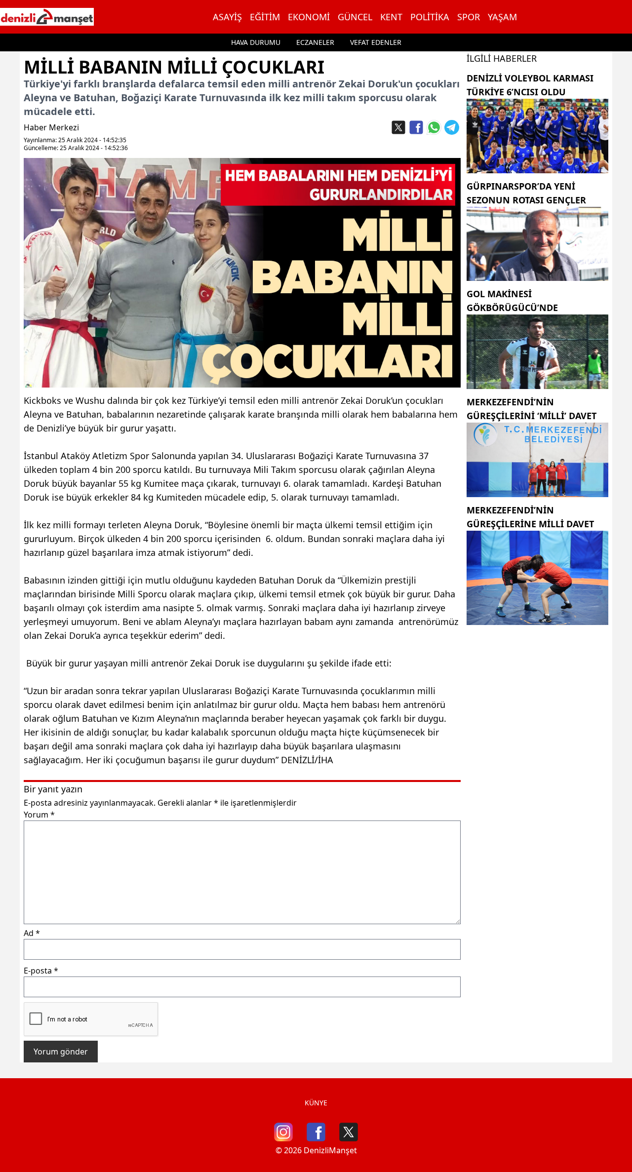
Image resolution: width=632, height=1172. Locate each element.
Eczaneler (315, 42)
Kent (391, 17)
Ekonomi (309, 17)
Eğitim (265, 17)
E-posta (41, 970)
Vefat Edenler (375, 42)
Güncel (355, 17)
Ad (32, 933)
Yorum (39, 814)
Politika (429, 17)
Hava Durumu (255, 42)
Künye (316, 1102)
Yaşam (502, 17)
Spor (468, 17)
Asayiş (227, 17)
